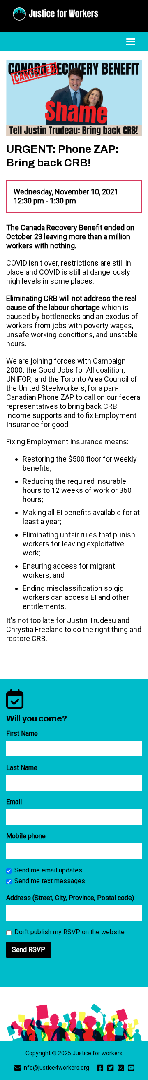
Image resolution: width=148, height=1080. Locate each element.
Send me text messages (49, 881)
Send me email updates (48, 870)
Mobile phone (26, 836)
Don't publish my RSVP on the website (69, 932)
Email (14, 802)
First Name (22, 733)
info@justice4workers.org (56, 1067)
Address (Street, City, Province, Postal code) (70, 898)
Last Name (21, 768)
